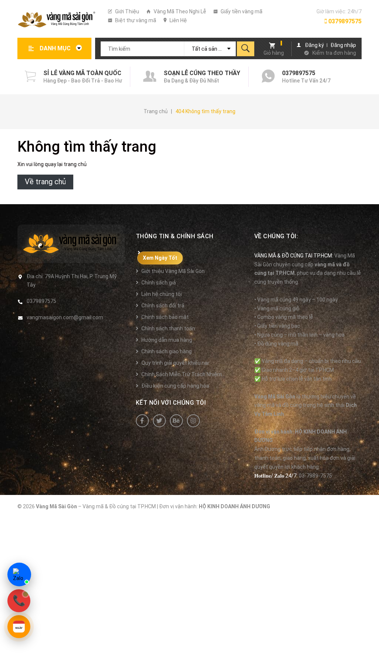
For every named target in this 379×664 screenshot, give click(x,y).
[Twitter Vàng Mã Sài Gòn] (159, 420)
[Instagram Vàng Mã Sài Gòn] (193, 420)
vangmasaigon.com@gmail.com (65, 317)
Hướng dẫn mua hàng (166, 340)
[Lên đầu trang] (369, 646)
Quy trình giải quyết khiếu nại (175, 363)
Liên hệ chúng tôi (161, 294)
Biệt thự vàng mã (135, 20)
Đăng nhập (343, 45)
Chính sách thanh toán (168, 328)
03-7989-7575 (315, 476)
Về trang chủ (45, 181)
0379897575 (344, 21)
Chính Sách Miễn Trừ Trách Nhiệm (181, 374)
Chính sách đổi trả (162, 306)
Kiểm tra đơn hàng (334, 53)
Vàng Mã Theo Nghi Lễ (179, 11)
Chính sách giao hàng (166, 351)
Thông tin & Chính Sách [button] (175, 236)
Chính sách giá (158, 283)
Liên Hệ (177, 20)
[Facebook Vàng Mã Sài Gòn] (142, 420)
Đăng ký (314, 45)
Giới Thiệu (126, 11)
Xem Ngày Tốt (160, 258)
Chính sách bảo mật (165, 317)
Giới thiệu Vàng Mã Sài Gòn (173, 271)
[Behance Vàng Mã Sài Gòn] (176, 420)
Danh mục (56, 48)
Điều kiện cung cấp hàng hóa (175, 386)
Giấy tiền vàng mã (240, 11)
